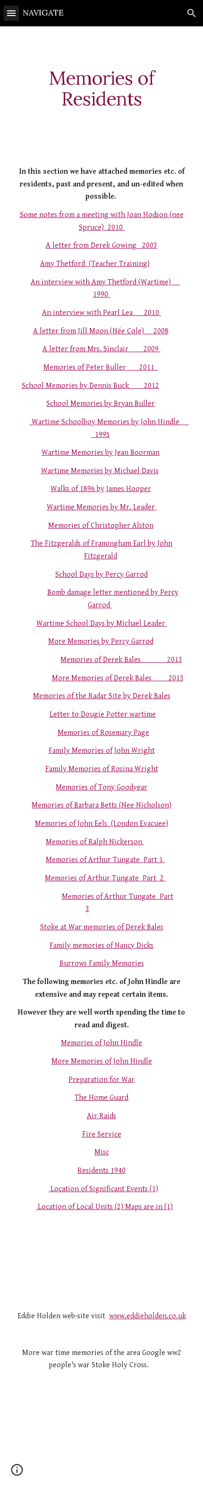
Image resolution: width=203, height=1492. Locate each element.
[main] (102, 88)
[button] (11, 13)
